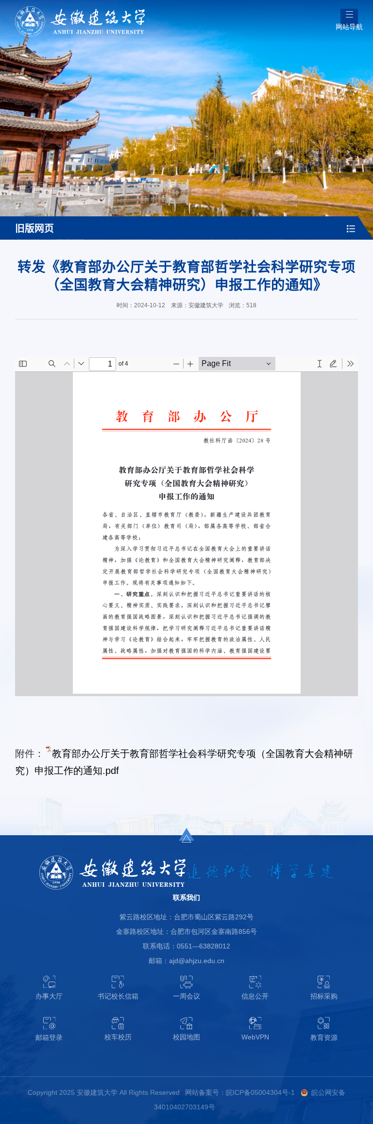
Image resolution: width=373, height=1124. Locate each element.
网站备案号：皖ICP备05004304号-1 (240, 1092)
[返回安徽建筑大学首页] (80, 9)
